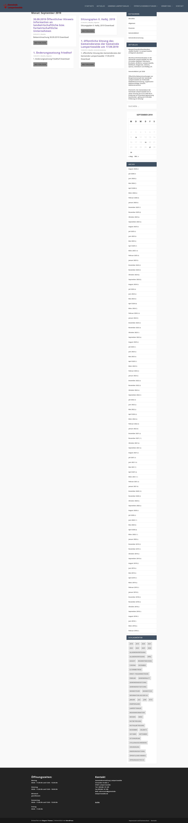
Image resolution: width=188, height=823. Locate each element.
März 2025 (132, 251)
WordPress (69, 820)
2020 (143, 644)
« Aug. (130, 156)
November (133, 730)
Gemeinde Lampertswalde (118, 6)
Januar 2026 (132, 202)
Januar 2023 (132, 376)
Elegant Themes (47, 820)
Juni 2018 (131, 621)
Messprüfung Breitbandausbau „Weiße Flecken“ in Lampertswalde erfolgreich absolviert (140, 51)
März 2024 (132, 308)
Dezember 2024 (133, 265)
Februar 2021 (132, 481)
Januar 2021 (132, 486)
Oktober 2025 (133, 217)
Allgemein (49, 56)
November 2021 (133, 438)
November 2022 (133, 385)
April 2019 (131, 578)
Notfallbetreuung (137, 725)
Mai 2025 (131, 241)
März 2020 (132, 534)
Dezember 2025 (133, 207)
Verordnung (134, 747)
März (140, 717)
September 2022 (134, 395)
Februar (133, 678)
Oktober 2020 (133, 501)
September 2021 (134, 448)
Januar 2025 (132, 260)
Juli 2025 (131, 231)
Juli (139, 700)
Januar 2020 (132, 539)
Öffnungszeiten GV (137, 760)
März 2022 (132, 419)
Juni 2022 (131, 405)
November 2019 (133, 549)
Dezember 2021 (133, 433)
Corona (133, 665)
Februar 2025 (132, 255)
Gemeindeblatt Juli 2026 (136, 71)
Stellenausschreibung (138, 743)
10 (136, 137)
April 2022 (131, 414)
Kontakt (180, 6)
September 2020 (134, 506)
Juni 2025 (131, 236)
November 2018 (133, 602)
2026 (149, 648)
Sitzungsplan (135, 738)
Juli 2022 (131, 400)
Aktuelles (101, 6)
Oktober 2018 (133, 607)
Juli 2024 (131, 289)
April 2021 (131, 472)
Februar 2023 (132, 371)
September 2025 (134, 222)
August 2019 (132, 563)
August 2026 (132, 169)
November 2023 (133, 327)
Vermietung (166, 6)
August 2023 (132, 342)
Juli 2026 (131, 174)
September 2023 (134, 337)
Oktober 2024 (133, 275)
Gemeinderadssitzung (138, 682)
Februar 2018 (132, 631)
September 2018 (134, 611)
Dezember (142, 665)
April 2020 (131, 530)
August (132, 661)
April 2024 (131, 303)
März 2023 (132, 366)
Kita (150, 700)
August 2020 (132, 510)
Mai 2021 (131, 467)
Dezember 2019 (133, 544)
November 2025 (133, 212)
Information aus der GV (139, 695)
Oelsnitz (143, 730)
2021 (149, 644)
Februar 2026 (132, 198)
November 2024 (133, 270)
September (143, 734)
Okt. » (136, 156)
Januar (132, 700)
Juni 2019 (131, 568)
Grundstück (147, 691)
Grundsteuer (135, 691)
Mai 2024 (131, 299)
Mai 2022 (131, 409)
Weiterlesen (40, 43)
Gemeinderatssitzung (100, 50)
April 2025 (131, 246)
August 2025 (132, 227)
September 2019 (134, 558)
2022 (131, 648)
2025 (143, 648)
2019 (137, 644)
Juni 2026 (131, 178)
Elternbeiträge (135, 669)
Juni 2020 (131, 520)
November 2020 (133, 496)
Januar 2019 (132, 592)
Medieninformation (137, 713)
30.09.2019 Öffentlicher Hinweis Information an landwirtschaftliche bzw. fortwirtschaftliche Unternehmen (53, 25)
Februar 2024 (132, 313)
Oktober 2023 (133, 332)
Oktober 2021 (133, 443)
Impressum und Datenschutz (139, 821)
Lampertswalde (135, 708)
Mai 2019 (131, 573)
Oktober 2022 (133, 390)
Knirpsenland (135, 704)
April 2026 (131, 188)
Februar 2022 (132, 424)
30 (131, 152)
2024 (137, 648)
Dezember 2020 (133, 491)
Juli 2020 (131, 515)
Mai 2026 (131, 183)
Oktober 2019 (133, 554)
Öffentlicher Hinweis (138, 756)
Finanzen (131, 28)
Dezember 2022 (133, 380)
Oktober (133, 734)
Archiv (97, 802)
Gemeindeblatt (133, 33)
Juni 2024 (131, 294)
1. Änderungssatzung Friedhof (52, 52)
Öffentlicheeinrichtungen (145, 6)
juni (144, 700)
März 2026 (132, 193)
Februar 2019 (132, 587)
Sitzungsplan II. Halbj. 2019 (98, 19)
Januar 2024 (132, 318)
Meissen (133, 717)
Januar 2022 (132, 429)
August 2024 (132, 284)
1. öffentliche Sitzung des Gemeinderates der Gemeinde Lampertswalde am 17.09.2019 (100, 43)
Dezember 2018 (133, 597)
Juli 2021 (131, 457)
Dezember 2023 (133, 323)
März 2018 (132, 626)
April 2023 (131, 361)
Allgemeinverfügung (137, 652)
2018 (131, 644)
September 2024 (134, 279)
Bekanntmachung (145, 661)
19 (145, 142)
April (149, 657)
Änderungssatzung (137, 751)
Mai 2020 (131, 525)
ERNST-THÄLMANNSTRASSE (139, 674)
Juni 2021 (131, 462)
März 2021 (132, 477)
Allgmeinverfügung (137, 657)
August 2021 (132, 453)
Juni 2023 (131, 352)
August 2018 (132, 616)
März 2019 (132, 582)
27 (150, 147)
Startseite (89, 6)
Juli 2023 (131, 347)
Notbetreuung (135, 721)
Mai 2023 (131, 356)
